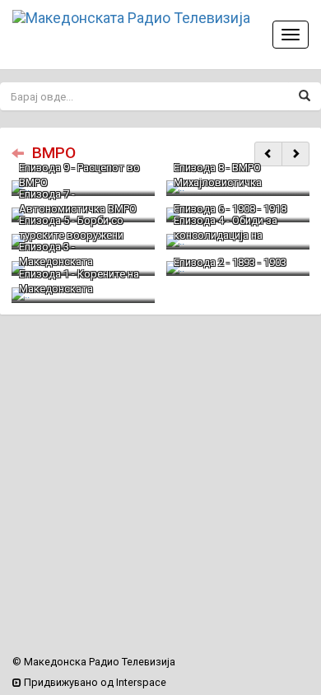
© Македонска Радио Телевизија (93, 661)
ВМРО (54, 152)
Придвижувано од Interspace (93, 682)
